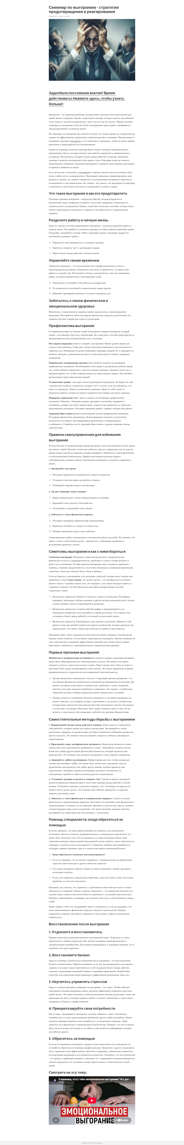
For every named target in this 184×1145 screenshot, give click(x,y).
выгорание (84, 172)
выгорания (75, 141)
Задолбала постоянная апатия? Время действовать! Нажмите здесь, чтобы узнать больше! (87, 98)
